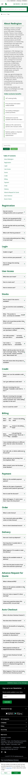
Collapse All (14, 148)
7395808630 (24, 0)
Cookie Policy (9, 767)
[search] (2, 9)
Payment (6, 182)
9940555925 (12, 0)
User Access (7, 169)
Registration (7, 162)
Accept (16, 772)
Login (5, 166)
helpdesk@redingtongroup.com (9, 749)
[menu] (2, 4)
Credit (5, 176)
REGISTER (17, 4)
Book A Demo (8, 199)
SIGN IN (25, 4)
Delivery (6, 189)
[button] (14, 688)
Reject (5, 772)
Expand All (6, 148)
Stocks (6, 172)
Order (5, 186)
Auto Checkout (8, 195)
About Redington (8, 159)
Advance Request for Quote (11, 192)
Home (4, 14)
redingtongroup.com (19, 756)
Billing (6, 179)
